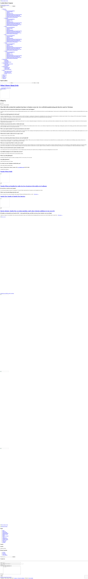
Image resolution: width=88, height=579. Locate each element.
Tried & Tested (6, 68)
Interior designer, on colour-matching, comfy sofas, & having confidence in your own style (27, 211)
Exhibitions (6, 18)
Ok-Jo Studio (31, 578)
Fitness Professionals (7, 69)
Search (1, 6)
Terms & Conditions (21, 578)
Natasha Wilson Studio (6, 171)
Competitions (4, 75)
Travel (3, 74)
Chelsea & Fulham (10, 11)
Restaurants (6, 60)
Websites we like (5, 538)
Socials (5, 73)
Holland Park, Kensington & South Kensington (14, 14)
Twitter (5, 577)
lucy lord (3, 553)
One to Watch (6, 65)
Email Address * (3, 563)
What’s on (4, 531)
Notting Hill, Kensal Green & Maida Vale (13, 15)
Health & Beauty (7, 67)
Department (2, 565)
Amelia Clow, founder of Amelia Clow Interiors (12, 196)
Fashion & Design (5, 62)
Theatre (5, 42)
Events (5, 9)
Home (3, 530)
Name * (1, 562)
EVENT (3, 552)
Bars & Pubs (6, 61)
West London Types (7, 72)
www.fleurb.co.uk (21, 167)
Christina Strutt (3, 88)
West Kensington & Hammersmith (12, 17)
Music (5, 34)
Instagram (2, 577)
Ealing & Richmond (10, 13)
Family (5, 26)
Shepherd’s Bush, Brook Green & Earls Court (14, 16)
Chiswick (8, 12)
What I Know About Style (8, 63)
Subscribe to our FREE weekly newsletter (7, 293)
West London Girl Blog (8, 71)
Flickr (7, 577)
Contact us (4, 78)
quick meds (4, 554)
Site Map (3, 542)
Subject (1, 564)
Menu (1, 7)
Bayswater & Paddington (11, 10)
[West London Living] (4, 0)
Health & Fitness (5, 66)
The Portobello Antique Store (5, 87)
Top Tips (3, 76)
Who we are (4, 77)
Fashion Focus (6, 64)
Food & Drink (4, 59)
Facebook (10, 577)
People (3, 70)
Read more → (36, 194)
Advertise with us (5, 539)
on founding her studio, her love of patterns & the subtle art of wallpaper (23, 186)
